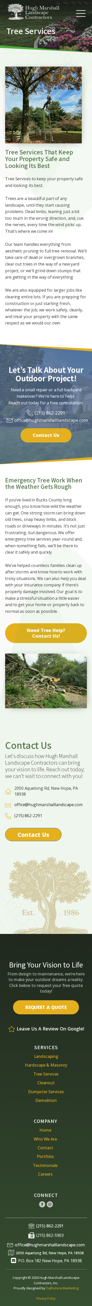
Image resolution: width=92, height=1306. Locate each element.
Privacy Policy (46, 1298)
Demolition (46, 1100)
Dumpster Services (46, 1091)
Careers (45, 1174)
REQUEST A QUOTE (46, 1007)
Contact (45, 1148)
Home (45, 1130)
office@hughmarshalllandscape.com (51, 420)
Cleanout (46, 1083)
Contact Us (46, 435)
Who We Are (45, 1139)
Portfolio (45, 1156)
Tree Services (46, 1074)
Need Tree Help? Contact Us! (46, 633)
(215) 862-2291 (49, 413)
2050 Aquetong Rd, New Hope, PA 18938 (50, 1252)
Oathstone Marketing (62, 1288)
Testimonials (45, 1165)
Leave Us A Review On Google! (50, 1029)
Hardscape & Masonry (46, 1065)
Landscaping (46, 1056)
